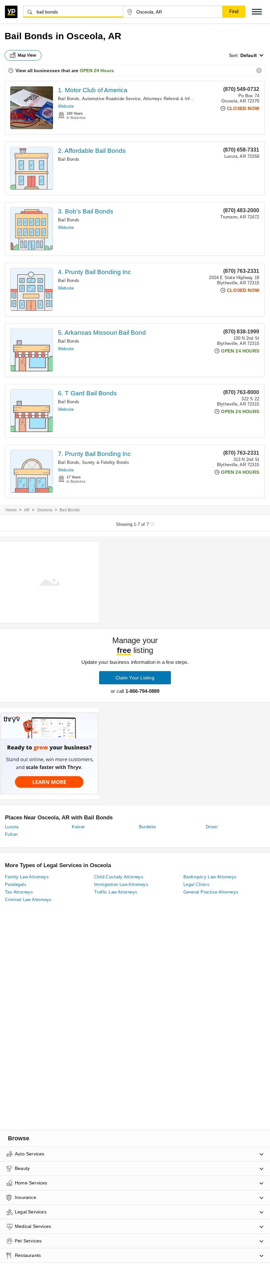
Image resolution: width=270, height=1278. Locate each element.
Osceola (44, 510)
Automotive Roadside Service (111, 98)
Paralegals (15, 884)
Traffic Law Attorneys (115, 892)
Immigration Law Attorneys (121, 884)
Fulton (11, 834)
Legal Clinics (196, 884)
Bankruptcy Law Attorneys (210, 876)
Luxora (11, 826)
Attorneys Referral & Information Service (183, 98)
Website (66, 106)
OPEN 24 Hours (97, 70)
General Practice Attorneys (210, 892)
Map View (27, 55)
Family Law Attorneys (27, 876)
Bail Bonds (68, 98)
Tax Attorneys (19, 892)
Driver (212, 826)
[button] (257, 11)
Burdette (147, 826)
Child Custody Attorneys (118, 876)
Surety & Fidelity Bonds (105, 462)
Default (248, 55)
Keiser (78, 826)
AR (27, 510)
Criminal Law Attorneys (28, 899)
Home (11, 510)
